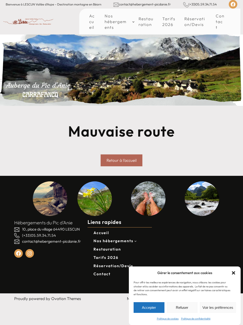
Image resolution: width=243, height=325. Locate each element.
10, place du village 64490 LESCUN (51, 229)
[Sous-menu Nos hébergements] (133, 21)
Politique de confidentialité (195, 318)
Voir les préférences (217, 307)
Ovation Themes (66, 298)
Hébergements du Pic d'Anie (43, 223)
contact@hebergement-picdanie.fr (145, 4)
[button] (233, 273)
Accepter (149, 307)
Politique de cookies (168, 318)
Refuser (182, 307)
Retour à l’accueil (122, 160)
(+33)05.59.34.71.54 (202, 4)
